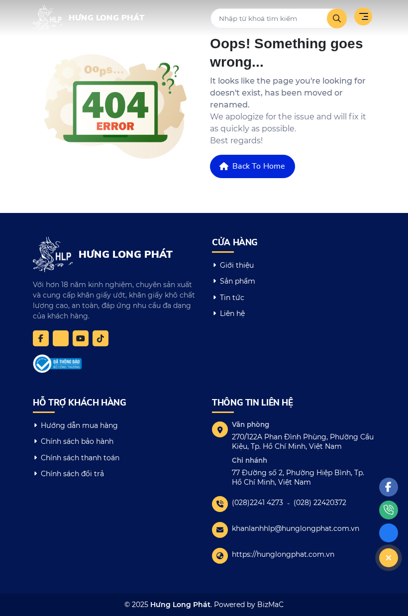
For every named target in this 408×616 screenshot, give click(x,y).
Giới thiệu (237, 265)
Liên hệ (232, 313)
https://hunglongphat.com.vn (283, 554)
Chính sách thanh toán (80, 457)
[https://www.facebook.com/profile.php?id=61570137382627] (41, 338)
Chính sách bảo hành (77, 441)
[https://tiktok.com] (100, 338)
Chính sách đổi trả (72, 473)
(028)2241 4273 (257, 502)
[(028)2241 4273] (388, 510)
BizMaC (270, 604)
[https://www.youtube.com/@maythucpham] (81, 338)
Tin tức (232, 297)
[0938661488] (61, 338)
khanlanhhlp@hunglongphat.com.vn (295, 528)
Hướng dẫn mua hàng (79, 425)
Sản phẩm (237, 281)
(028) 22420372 (320, 502)
